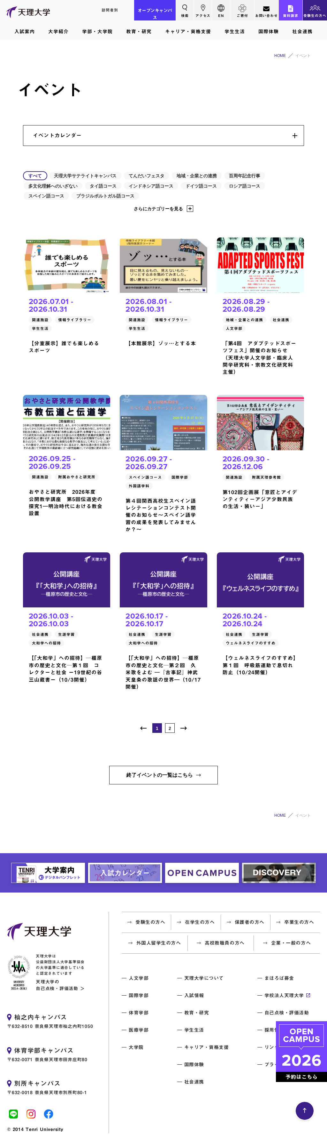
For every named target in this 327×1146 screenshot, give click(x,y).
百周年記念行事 (244, 175)
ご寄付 (242, 15)
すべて (35, 175)
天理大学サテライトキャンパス (85, 175)
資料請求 (290, 15)
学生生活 (234, 31)
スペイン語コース (46, 195)
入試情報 (194, 995)
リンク (271, 1047)
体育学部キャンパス (44, 1050)
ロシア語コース (244, 185)
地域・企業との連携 (197, 175)
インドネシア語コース (151, 185)
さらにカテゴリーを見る (158, 208)
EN (221, 15)
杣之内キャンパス (40, 1017)
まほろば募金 (279, 978)
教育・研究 (139, 31)
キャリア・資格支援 (188, 31)
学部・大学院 (97, 31)
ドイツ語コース (201, 185)
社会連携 (302, 31)
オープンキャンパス (155, 14)
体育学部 (138, 1012)
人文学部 (138, 978)
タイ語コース (103, 185)
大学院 (136, 1047)
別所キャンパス (37, 1083)
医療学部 (138, 1030)
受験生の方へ (314, 15)
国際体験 (268, 31)
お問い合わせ (266, 15)
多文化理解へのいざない (53, 185)
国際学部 (138, 995)
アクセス (203, 15)
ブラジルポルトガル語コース (105, 195)
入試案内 (24, 31)
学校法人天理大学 (284, 995)
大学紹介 (58, 31)
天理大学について (204, 978)
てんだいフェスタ (146, 175)
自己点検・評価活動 (286, 1012)
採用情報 (274, 1030)
